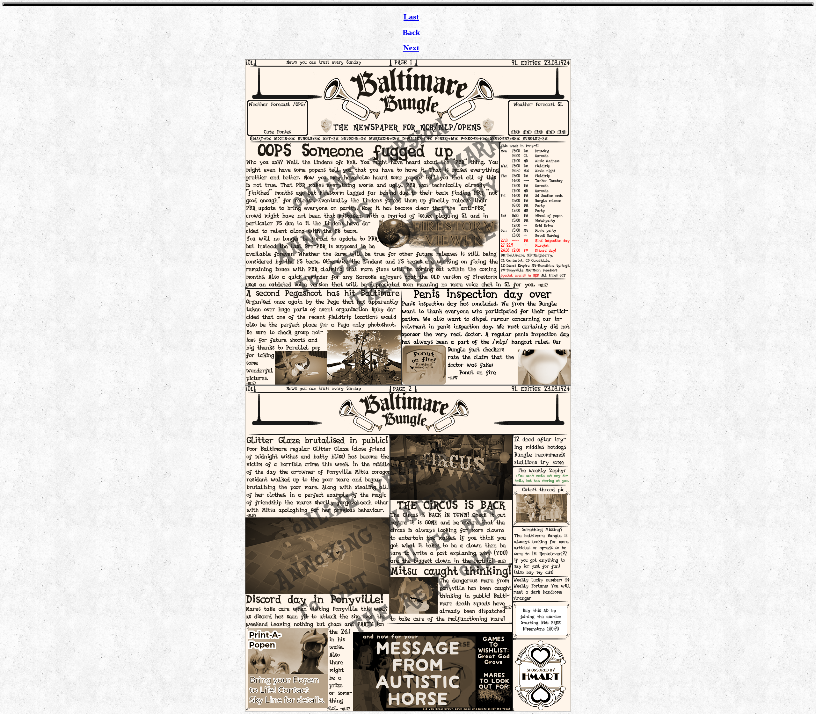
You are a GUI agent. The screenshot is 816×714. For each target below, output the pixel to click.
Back (411, 32)
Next (411, 47)
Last (411, 16)
